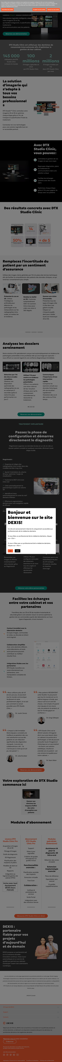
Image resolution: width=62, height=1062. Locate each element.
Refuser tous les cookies (53, 9)
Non (17, 551)
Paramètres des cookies (7, 9)
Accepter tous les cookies (39, 9)
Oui (10, 551)
